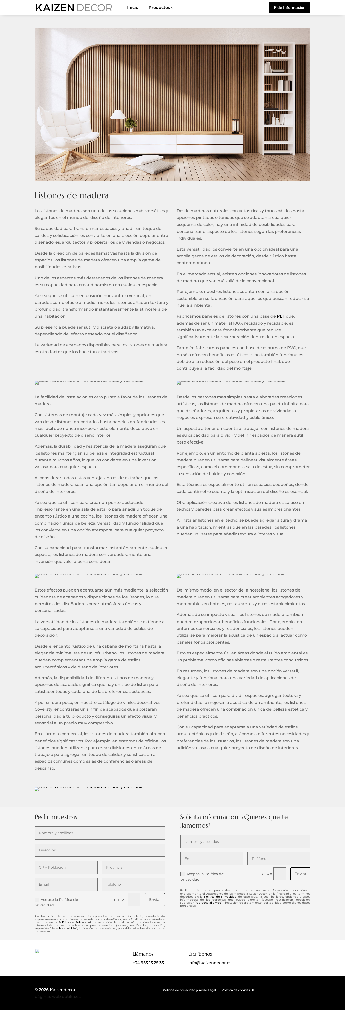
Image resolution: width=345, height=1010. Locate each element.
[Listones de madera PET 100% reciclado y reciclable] (173, 179)
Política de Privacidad (74, 922)
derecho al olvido (63, 928)
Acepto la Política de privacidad (56, 902)
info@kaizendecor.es (209, 962)
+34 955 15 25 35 (148, 962)
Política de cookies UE (238, 990)
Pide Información (289, 7)
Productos (161, 7)
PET (281, 316)
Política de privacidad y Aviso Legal (189, 990)
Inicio (132, 7)
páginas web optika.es (58, 996)
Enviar (155, 899)
